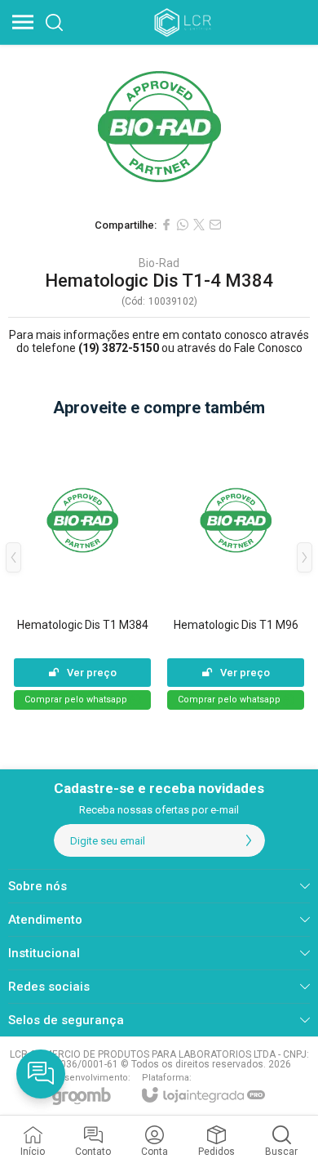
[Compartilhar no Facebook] (166, 224)
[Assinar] (248, 840)
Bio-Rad (159, 263)
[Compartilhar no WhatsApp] (182, 224)
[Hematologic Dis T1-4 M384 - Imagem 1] (159, 126)
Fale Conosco (268, 347)
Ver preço (92, 672)
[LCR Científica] (184, 22)
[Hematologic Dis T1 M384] (82, 570)
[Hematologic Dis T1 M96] (235, 570)
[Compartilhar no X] (199, 224)
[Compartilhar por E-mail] (215, 224)
